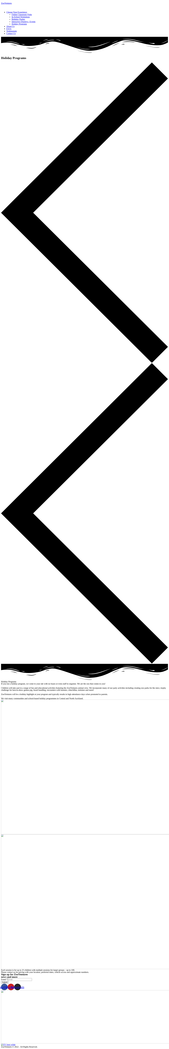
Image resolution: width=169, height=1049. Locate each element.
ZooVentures (6, 3)
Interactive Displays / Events (23, 22)
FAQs (8, 29)
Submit (5, 982)
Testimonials (11, 31)
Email (4, 979)
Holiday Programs (19, 24)
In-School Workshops (21, 17)
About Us (10, 26)
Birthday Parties (18, 19)
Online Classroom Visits (22, 14)
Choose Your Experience (16, 12)
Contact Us (11, 33)
